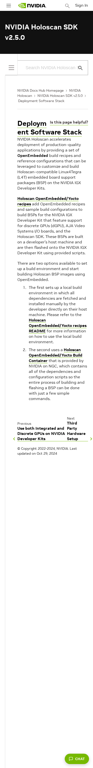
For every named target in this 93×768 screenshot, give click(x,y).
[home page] (32, 5)
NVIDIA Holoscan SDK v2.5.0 (60, 95)
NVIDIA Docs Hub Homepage (40, 90)
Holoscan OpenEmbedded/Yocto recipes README (58, 325)
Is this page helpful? (69, 122)
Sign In (81, 5)
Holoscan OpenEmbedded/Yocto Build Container (55, 355)
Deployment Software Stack (41, 101)
